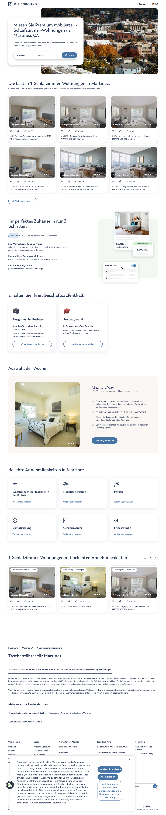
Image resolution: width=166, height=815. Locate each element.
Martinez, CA (27, 648)
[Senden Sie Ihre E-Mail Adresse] (155, 786)
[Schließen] (129, 759)
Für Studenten (39, 754)
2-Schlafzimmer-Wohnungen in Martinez (25, 722)
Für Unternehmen (41, 750)
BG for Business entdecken (32, 344)
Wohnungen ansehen (21, 502)
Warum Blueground (42, 747)
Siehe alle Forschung (144, 753)
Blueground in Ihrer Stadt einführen (112, 747)
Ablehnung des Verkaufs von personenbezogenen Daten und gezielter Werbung (110, 791)
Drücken (11, 754)
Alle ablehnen (108, 776)
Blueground (13, 648)
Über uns (12, 747)
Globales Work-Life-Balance (144, 748)
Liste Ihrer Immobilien (68, 747)
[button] (10, 785)
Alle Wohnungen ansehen (23, 201)
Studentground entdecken (83, 344)
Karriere (11, 750)
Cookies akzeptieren (110, 769)
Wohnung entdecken (104, 440)
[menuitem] (60, 671)
